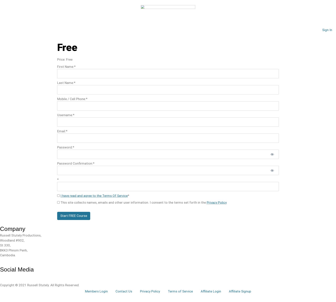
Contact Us (124, 291)
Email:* (62, 131)
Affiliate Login (211, 291)
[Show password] (272, 154)
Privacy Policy (217, 202)
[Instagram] (14, 275)
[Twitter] (5, 275)
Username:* (65, 115)
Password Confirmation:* (75, 163)
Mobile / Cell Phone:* (72, 99)
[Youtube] (9, 275)
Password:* (65, 147)
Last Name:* (66, 83)
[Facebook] (1, 275)
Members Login (96, 291)
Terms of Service (180, 291)
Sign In (327, 30)
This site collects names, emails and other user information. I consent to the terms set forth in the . (143, 202)
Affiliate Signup (240, 291)
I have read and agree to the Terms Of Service (94, 196)
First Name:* (66, 67)
